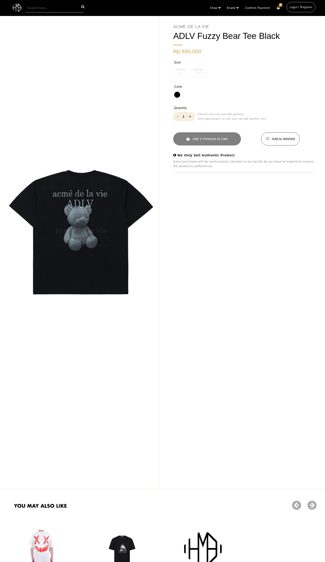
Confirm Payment (257, 7)
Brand (231, 7)
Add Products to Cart (210, 139)
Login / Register (301, 7)
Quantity (180, 107)
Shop (213, 7)
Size (177, 62)
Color (178, 86)
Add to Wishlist (283, 139)
